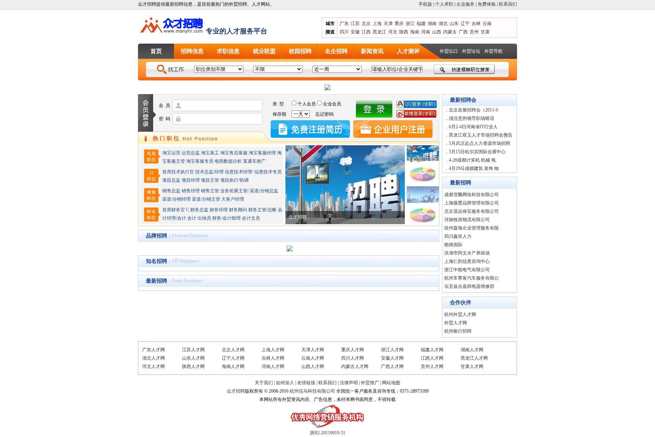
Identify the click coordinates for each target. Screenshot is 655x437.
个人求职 (444, 4)
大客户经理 (232, 199)
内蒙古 (450, 32)
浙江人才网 (392, 349)
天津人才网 (312, 349)
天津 (388, 23)
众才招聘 (236, 391)
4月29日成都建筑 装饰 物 (474, 168)
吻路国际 (453, 244)
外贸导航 (493, 51)
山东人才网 (193, 358)
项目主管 (210, 180)
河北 (392, 32)
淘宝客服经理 (262, 153)
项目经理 (191, 180)
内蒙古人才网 (354, 366)
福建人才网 (432, 349)
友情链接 (306, 382)
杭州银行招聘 (458, 331)
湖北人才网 (153, 358)
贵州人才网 (432, 366)
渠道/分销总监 (264, 190)
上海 (377, 23)
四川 (344, 32)
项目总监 (171, 180)
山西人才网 (312, 366)
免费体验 (487, 4)
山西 (436, 32)
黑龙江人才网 (474, 358)
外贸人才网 (455, 322)
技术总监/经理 (209, 171)
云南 (487, 23)
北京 (366, 23)
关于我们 (264, 382)
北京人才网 (233, 349)
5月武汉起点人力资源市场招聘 (479, 143)
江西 (366, 32)
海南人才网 (233, 366)
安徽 (355, 32)
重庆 (399, 23)
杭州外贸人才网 (460, 314)
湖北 (443, 23)
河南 (425, 32)
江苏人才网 (193, 349)
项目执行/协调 (234, 180)
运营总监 (191, 153)
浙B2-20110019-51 (327, 432)
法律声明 (349, 382)
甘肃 (485, 32)
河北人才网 (153, 366)
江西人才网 (432, 358)
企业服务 (465, 4)
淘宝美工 (210, 153)
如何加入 (285, 382)
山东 (454, 23)
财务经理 (219, 209)
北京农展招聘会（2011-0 (473, 110)
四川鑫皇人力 (458, 236)
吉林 (476, 23)
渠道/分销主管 (206, 199)
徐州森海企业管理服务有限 (471, 228)
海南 (414, 32)
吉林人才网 (273, 358)
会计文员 (251, 218)
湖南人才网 (472, 349)
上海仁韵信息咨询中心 (467, 261)
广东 (344, 23)
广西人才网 (392, 366)
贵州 (474, 32)
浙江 (410, 23)
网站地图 (391, 382)
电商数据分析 (228, 161)
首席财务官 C (175, 209)
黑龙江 (379, 32)
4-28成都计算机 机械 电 (472, 160)
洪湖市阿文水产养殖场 (467, 253)
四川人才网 (352, 358)
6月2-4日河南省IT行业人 (473, 126)
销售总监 (171, 190)
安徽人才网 (392, 358)
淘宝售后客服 (234, 153)
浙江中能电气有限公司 (467, 269)
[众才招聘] (172, 24)
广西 (463, 32)
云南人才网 (312, 358)
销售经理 (191, 190)
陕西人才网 (193, 366)
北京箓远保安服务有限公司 (471, 211)
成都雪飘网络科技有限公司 (471, 194)
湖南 (432, 23)
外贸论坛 (471, 51)
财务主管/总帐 (262, 209)
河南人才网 (273, 366)
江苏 (355, 23)
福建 (421, 23)
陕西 (403, 32)
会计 (191, 218)
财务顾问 (238, 209)
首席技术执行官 (178, 171)
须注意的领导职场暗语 (471, 118)
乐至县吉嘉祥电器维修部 (469, 286)
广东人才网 (153, 349)
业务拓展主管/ (234, 190)
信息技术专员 (268, 171)
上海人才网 (273, 349)
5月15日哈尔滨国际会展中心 (477, 151)
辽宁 (465, 23)
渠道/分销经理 (176, 199)
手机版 (425, 4)
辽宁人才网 (233, 358)
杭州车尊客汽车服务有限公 (471, 278)
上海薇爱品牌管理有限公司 (471, 203)
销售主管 (210, 190)
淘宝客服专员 (199, 161)
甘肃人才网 (472, 366)
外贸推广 (370, 382)
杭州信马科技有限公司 (312, 391)
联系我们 (508, 4)
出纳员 (204, 218)
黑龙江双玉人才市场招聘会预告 (480, 135)
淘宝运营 (171, 153)
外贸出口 (449, 51)
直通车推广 (254, 161)
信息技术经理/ (239, 171)
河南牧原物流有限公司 (467, 219)
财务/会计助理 (226, 218)
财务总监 (199, 209)
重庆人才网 (352, 349)
